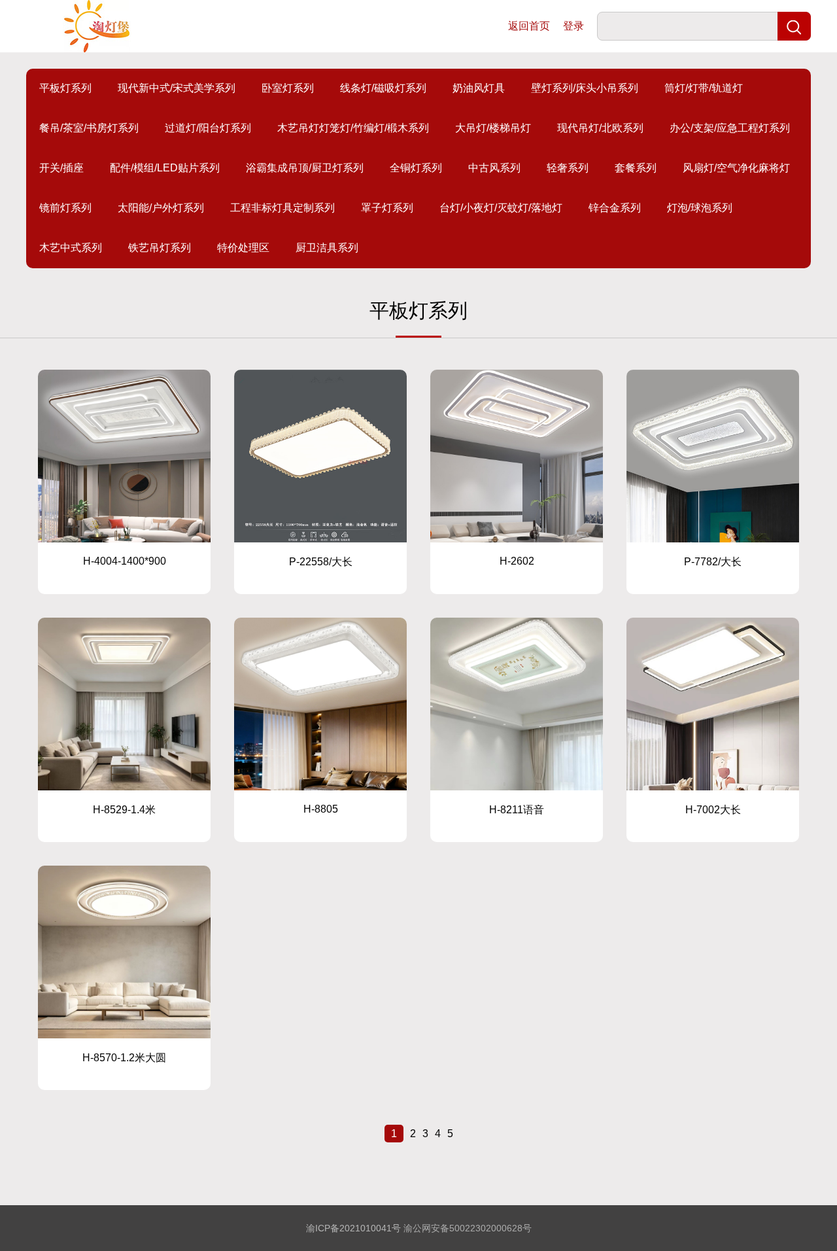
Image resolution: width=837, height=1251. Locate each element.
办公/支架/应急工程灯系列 (730, 127)
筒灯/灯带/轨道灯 (703, 88)
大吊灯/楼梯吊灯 (493, 127)
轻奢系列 (568, 167)
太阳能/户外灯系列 (161, 207)
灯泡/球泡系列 (699, 207)
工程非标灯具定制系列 (282, 207)
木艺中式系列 (70, 247)
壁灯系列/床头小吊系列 (584, 88)
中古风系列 (494, 167)
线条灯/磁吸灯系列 (383, 88)
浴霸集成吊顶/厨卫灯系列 (305, 167)
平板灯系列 (65, 88)
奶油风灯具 (479, 88)
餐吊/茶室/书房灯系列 (89, 127)
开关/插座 (61, 167)
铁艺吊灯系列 (159, 247)
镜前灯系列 (65, 207)
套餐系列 (636, 167)
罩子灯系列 (387, 207)
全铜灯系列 (416, 167)
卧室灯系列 (288, 88)
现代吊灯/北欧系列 (600, 127)
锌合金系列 (615, 207)
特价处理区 (243, 247)
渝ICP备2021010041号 (353, 1228)
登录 (573, 25)
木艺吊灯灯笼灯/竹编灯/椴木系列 (353, 127)
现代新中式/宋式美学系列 (176, 88)
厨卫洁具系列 (327, 247)
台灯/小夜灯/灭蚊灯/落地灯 (500, 207)
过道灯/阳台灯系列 (208, 127)
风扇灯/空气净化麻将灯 (736, 167)
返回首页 (529, 25)
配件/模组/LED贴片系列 (165, 167)
